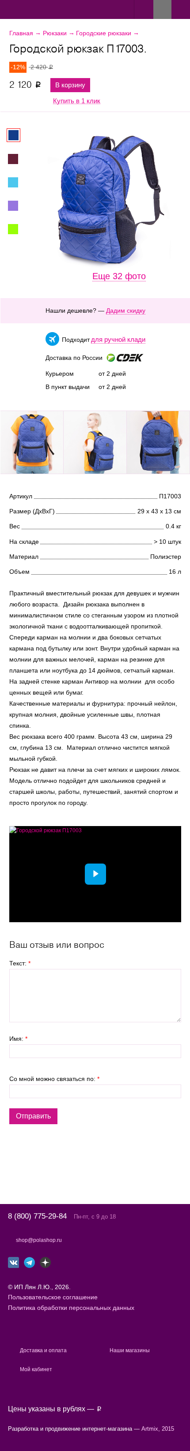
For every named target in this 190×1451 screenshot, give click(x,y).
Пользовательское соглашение (53, 1297)
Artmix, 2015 (157, 1428)
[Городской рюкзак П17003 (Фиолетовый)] (18, 206)
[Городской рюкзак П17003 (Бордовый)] (18, 159)
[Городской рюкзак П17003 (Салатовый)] (18, 229)
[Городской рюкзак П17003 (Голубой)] (18, 182)
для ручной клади (118, 339)
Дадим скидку (125, 310)
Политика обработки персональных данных (71, 1307)
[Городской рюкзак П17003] (31, 442)
